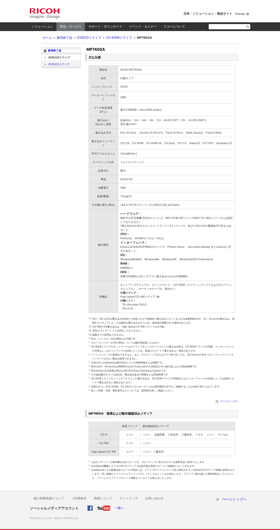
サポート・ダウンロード (105, 26)
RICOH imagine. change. (45, 13)
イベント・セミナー (143, 26)
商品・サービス (70, 26)
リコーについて (174, 26)
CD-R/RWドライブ (119, 37)
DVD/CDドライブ (89, 37)
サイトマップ (128, 498)
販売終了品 (64, 37)
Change (240, 13)
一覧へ (119, 508)
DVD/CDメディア (59, 64)
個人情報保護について (48, 498)
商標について (103, 498)
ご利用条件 (79, 498)
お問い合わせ (154, 498)
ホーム (47, 37)
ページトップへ (229, 401)
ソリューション (42, 26)
